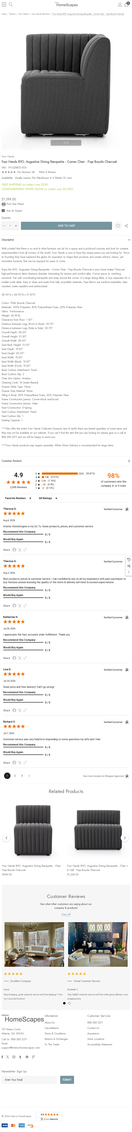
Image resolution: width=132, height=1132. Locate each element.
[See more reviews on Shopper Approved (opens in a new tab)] (25, 549)
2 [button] (69, 1003)
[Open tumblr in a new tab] (21, 1057)
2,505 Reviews (18, 487)
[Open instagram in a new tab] (14, 1057)
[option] (34, 962)
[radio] (66, 474)
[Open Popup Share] (126, 226)
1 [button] (64, 1003)
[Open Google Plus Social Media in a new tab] (34, 1057)
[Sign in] (120, 4)
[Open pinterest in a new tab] (27, 1057)
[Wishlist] (118, 226)
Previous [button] (47, 141)
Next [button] (85, 141)
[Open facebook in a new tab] (2, 1057)
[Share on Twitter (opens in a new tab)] (20, 549)
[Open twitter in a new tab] (8, 1057)
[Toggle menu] (4, 4)
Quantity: (6, 218)
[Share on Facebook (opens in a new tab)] (14, 550)
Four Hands (8, 156)
